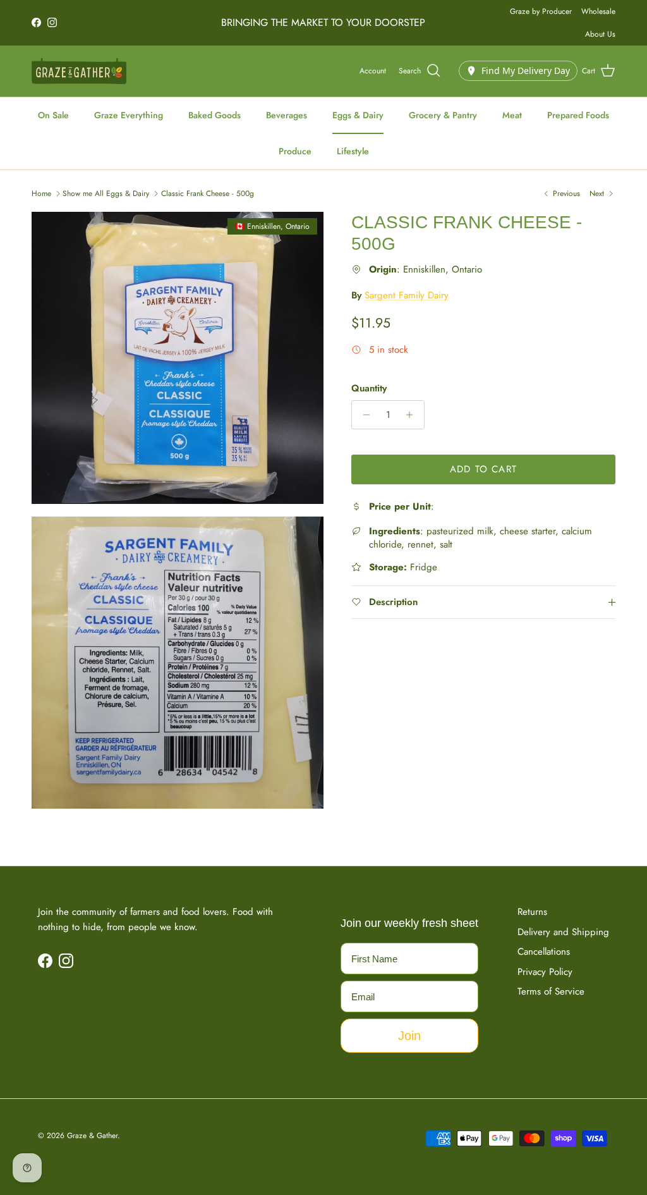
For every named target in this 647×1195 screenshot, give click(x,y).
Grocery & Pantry (443, 115)
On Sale (53, 115)
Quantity (369, 388)
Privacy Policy (544, 972)
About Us (600, 34)
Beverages (286, 115)
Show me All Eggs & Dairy (106, 193)
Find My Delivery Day (525, 70)
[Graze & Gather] (79, 71)
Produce (295, 151)
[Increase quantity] (413, 415)
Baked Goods (214, 115)
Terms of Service (550, 991)
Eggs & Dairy (358, 115)
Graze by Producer (541, 11)
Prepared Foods (578, 115)
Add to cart (483, 469)
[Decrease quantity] (363, 415)
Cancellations (543, 952)
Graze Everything (128, 115)
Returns (532, 912)
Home (41, 193)
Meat (512, 115)
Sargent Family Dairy (407, 295)
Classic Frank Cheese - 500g (207, 193)
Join (409, 1036)
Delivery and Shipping (563, 932)
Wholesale (598, 11)
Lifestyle (353, 151)
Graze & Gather (92, 1135)
